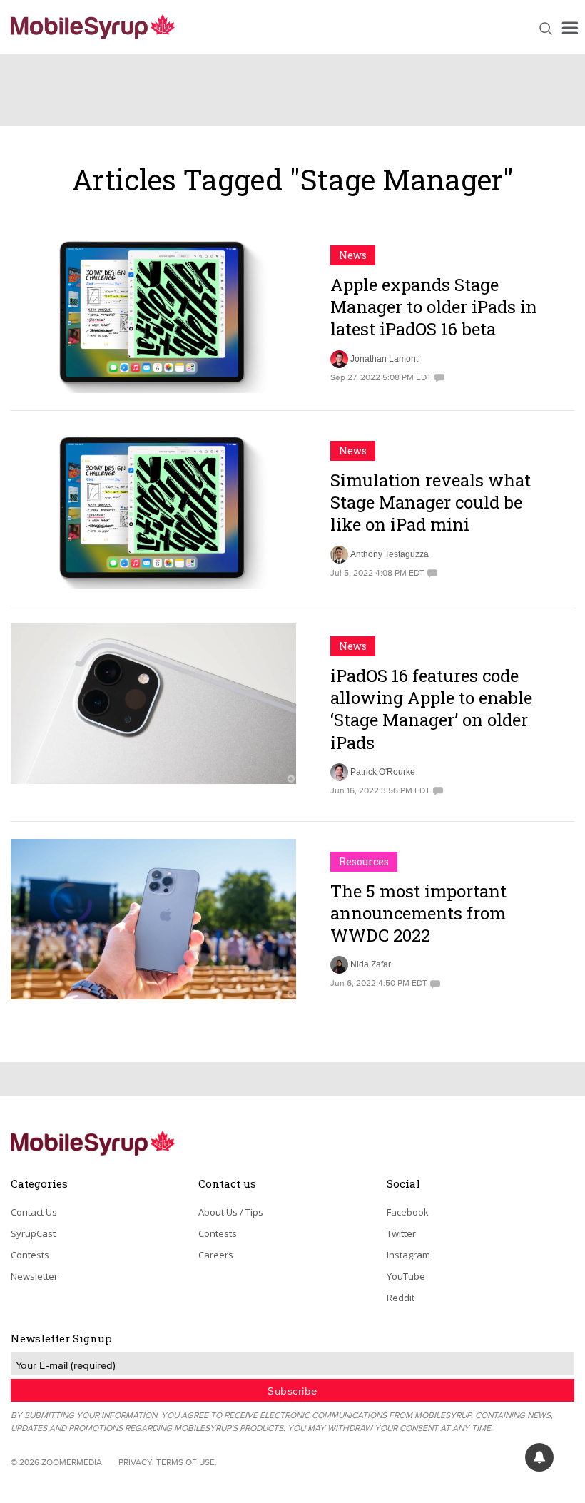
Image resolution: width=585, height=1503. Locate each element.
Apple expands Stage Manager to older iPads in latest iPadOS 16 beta (433, 306)
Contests (30, 1254)
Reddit (400, 1297)
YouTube (406, 1276)
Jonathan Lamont (384, 359)
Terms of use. (186, 1462)
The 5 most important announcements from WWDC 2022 (418, 913)
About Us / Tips (230, 1212)
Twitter (401, 1233)
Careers (215, 1254)
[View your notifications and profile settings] (539, 1457)
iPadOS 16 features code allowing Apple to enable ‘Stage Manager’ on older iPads (431, 709)
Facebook (408, 1212)
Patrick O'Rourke (382, 772)
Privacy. (136, 1462)
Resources (364, 861)
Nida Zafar (370, 964)
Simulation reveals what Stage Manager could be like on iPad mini (430, 502)
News (353, 255)
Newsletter (34, 1276)
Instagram (408, 1254)
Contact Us (34, 1212)
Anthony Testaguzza (389, 554)
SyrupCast (33, 1233)
